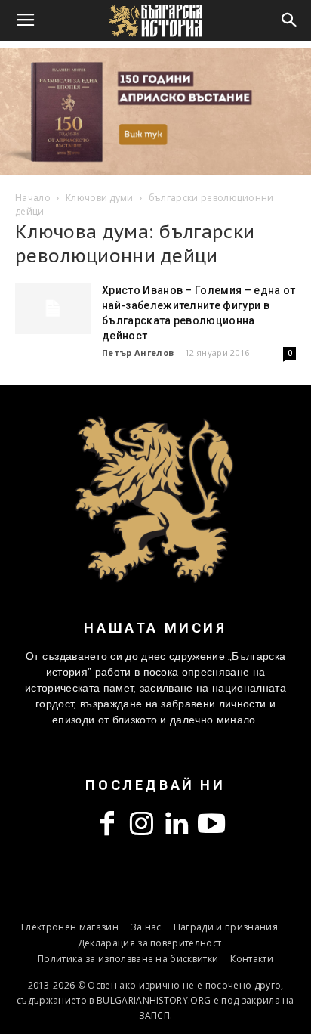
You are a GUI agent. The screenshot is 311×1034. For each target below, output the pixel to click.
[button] (290, 20)
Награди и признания (226, 927)
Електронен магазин (70, 927)
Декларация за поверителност (150, 942)
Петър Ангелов (138, 352)
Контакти (251, 958)
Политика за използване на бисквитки (128, 958)
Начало (33, 197)
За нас (146, 927)
